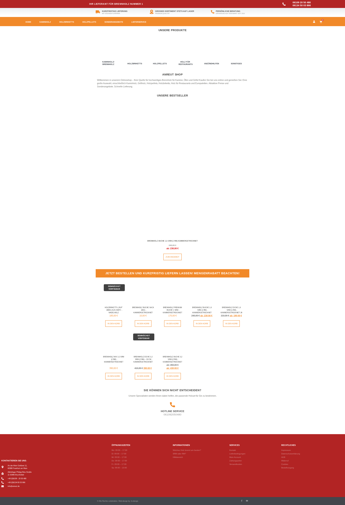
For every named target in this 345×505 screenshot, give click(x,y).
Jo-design (134, 501)
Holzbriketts (66, 22)
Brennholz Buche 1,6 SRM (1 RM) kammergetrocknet (172, 241)
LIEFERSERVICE (138, 22)
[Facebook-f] (242, 501)
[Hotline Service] (172, 404)
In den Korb (114, 323)
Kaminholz (45, 22)
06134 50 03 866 (302, 5)
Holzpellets (89, 22)
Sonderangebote (113, 22)
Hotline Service (172, 411)
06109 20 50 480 (302, 2)
